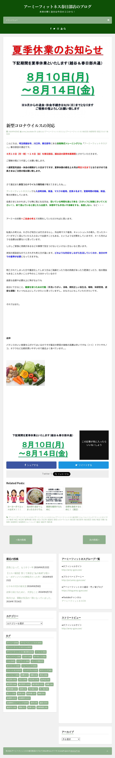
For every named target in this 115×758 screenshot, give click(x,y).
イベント (41, 652)
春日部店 (87, 520)
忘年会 (45, 680)
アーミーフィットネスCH (74, 601)
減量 (49, 684)
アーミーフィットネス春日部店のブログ (57, 6)
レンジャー (13, 675)
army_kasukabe (28, 131)
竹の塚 (33, 689)
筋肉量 (31, 693)
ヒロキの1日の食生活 (16, 586)
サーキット (40, 656)
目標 (22, 689)
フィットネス (100, 517)
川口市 (44, 520)
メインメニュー (12, 20)
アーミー (12, 517)
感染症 (50, 520)
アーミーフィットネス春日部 (77, 131)
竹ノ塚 (44, 689)
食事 (31, 707)
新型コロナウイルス (61, 520)
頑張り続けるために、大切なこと (22, 592)
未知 (94, 520)
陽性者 (49, 522)
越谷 (38, 522)
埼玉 (16, 520)
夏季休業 (28, 520)
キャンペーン (13, 656)
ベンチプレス (30, 670)
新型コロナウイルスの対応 (30, 125)
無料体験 (12, 689)
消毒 (102, 520)
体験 (33, 675)
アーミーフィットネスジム (55, 131)
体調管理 (92, 131)
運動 (22, 707)
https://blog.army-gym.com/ (75, 590)
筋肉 (21, 693)
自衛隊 (11, 698)
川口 (39, 520)
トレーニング (88, 517)
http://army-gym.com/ (72, 570)
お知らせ (40, 131)
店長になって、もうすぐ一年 (20, 567)
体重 (24, 675)
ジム (80, 517)
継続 (41, 693)
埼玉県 (21, 520)
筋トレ (11, 693)
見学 (34, 703)
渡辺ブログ (101, 131)
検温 (98, 520)
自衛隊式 (14, 522)
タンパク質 (37, 661)
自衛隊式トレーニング (27, 522)
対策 (34, 520)
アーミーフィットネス (25, 517)
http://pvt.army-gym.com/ (74, 580)
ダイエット (13, 666)
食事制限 (42, 707)
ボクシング (46, 670)
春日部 (72, 520)
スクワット (23, 661)
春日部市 (79, 520)
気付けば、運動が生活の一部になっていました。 (29, 598)
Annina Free (75, 751)
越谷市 (43, 522)
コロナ (27, 656)
